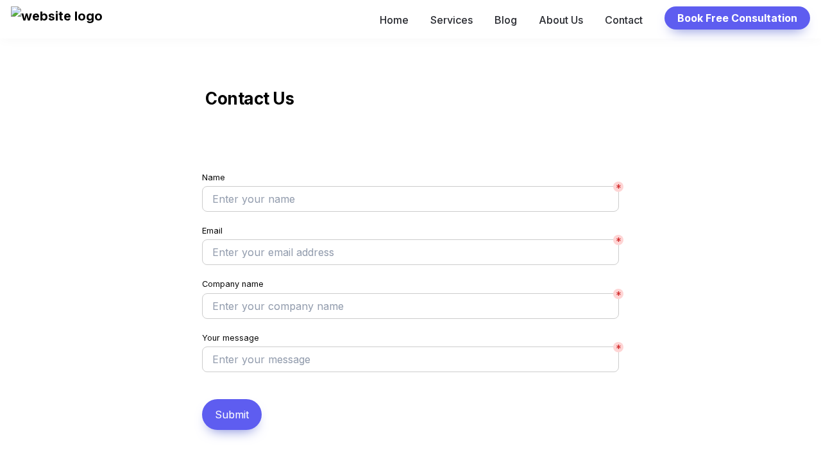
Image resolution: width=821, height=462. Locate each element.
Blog (506, 19)
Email (212, 230)
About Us (561, 19)
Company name (233, 284)
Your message (230, 338)
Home (394, 19)
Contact (624, 19)
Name (213, 177)
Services (451, 19)
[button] (57, 20)
